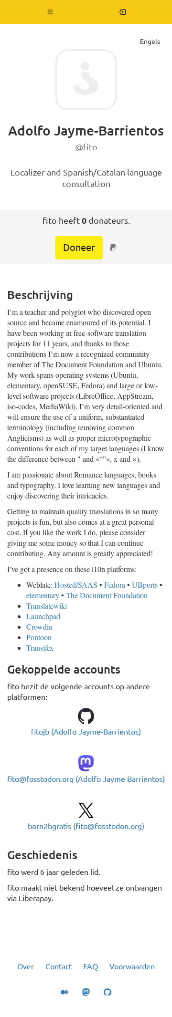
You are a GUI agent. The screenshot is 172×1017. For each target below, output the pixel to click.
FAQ (90, 966)
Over (25, 966)
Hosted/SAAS (75, 585)
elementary (42, 595)
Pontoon (39, 637)
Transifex (40, 648)
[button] (50, 12)
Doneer (79, 247)
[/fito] (122, 12)
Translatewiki (46, 606)
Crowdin (39, 627)
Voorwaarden (132, 966)
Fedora (114, 585)
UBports (145, 585)
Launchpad (43, 616)
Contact (58, 966)
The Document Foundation (107, 595)
